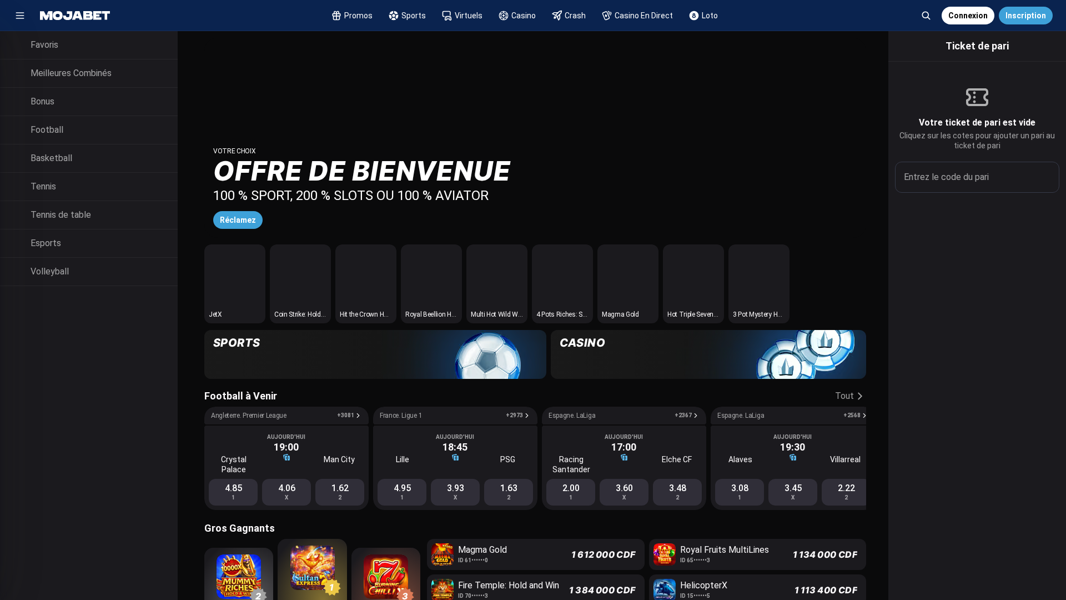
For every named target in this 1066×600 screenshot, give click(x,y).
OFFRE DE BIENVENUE (362, 170)
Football (47, 129)
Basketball (51, 158)
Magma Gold (620, 314)
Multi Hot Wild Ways (500, 314)
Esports (46, 243)
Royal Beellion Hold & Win (441, 314)
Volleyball (50, 271)
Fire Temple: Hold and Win (508, 585)
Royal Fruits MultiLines (724, 549)
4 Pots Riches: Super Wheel (575, 314)
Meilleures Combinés (71, 73)
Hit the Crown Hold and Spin (379, 314)
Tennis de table (61, 214)
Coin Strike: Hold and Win (310, 314)
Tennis (43, 186)
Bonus (42, 101)
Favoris (44, 44)
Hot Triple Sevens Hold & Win (708, 314)
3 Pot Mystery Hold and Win (772, 314)
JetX (215, 314)
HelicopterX (703, 585)
